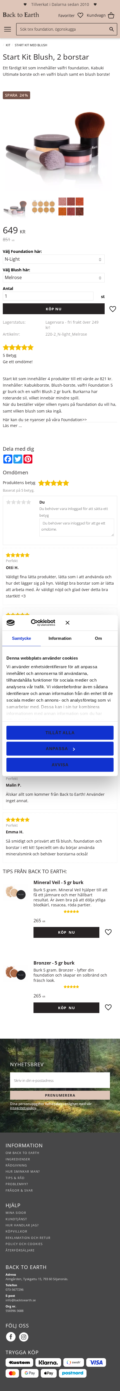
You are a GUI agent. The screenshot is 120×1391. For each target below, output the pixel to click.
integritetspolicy (23, 1108)
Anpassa (57, 748)
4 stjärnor (23, 502)
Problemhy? (17, 1184)
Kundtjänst (16, 1219)
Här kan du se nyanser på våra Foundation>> (45, 419)
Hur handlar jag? (22, 1225)
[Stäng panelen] (90, 623)
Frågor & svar (19, 1190)
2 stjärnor (13, 502)
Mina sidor (16, 1213)
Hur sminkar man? (23, 1171)
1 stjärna (8, 502)
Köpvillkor (16, 1231)
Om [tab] (98, 638)
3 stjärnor (18, 502)
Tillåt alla (60, 732)
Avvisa (60, 764)
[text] (60, 240)
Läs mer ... (12, 425)
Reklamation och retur (28, 1238)
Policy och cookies (24, 1244)
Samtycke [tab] (21, 638)
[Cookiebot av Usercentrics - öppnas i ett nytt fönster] (39, 622)
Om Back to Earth (22, 1153)
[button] (71, 15)
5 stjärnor (28, 502)
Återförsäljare (20, 1250)
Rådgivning (16, 1165)
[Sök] (111, 29)
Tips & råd (15, 1178)
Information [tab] (60, 638)
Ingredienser (18, 1159)
